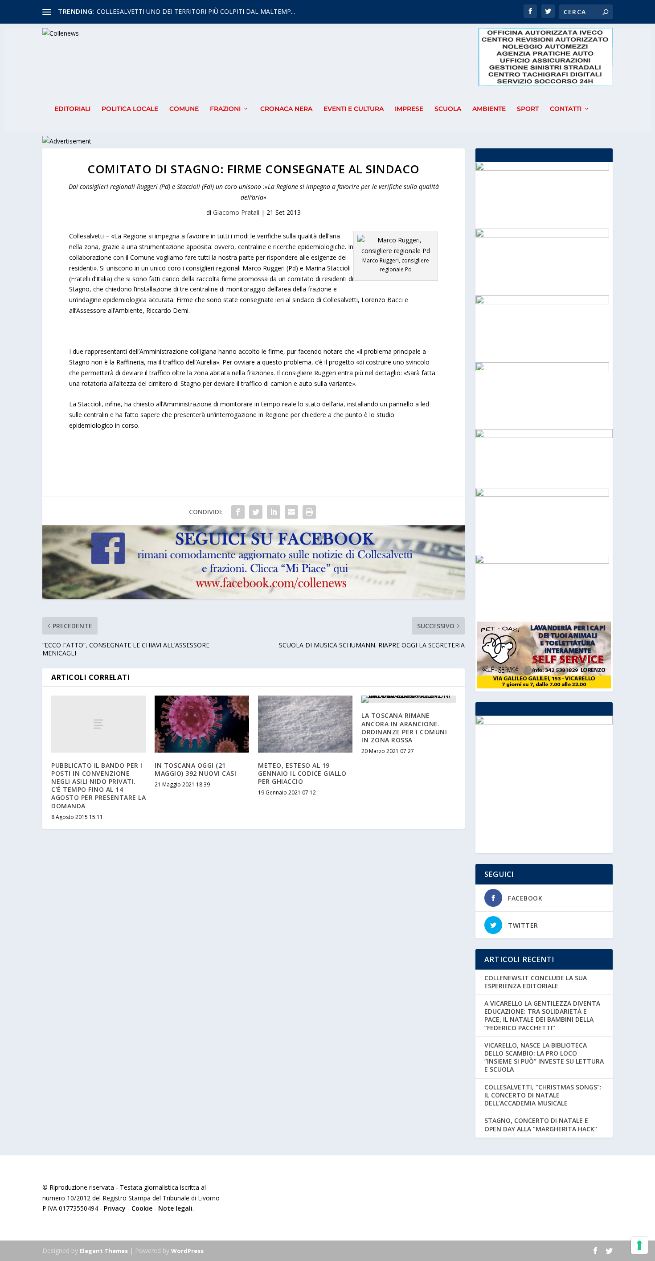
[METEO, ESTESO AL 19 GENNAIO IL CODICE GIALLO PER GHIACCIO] (305, 724)
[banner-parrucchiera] (542, 168)
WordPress (187, 1251)
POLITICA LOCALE (130, 109)
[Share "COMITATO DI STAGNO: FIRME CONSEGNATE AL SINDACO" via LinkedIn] (273, 512)
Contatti (565, 109)
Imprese (409, 109)
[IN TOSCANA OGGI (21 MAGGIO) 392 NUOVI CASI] (202, 724)
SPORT (528, 109)
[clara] (542, 368)
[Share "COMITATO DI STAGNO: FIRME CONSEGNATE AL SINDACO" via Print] (309, 512)
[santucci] (542, 561)
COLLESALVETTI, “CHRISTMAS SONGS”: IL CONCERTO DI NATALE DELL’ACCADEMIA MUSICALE (543, 1095)
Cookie (141, 1208)
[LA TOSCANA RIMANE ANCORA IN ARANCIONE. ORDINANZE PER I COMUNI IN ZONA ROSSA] (408, 699)
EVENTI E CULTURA (353, 109)
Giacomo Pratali (236, 212)
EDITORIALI (72, 109)
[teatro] (542, 235)
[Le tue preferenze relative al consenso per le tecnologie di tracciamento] (639, 1245)
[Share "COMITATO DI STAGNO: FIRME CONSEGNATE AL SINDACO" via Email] (291, 512)
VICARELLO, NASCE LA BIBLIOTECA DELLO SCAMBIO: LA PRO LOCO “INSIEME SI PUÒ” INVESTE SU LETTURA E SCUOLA (544, 1057)
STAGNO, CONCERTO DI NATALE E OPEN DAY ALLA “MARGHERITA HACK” (540, 1124)
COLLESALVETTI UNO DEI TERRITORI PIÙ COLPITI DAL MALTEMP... (196, 11)
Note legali (175, 1208)
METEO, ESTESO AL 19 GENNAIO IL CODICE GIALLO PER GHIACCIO (302, 773)
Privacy (115, 1208)
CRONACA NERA (286, 109)
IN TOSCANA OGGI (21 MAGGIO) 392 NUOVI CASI (195, 769)
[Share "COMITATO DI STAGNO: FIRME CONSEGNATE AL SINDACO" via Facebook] (238, 512)
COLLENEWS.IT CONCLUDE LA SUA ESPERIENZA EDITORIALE (535, 982)
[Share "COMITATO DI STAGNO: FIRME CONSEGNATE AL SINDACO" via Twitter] (256, 512)
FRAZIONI (225, 109)
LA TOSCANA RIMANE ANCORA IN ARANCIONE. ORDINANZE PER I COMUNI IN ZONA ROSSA (404, 727)
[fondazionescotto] (542, 494)
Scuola (447, 109)
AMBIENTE (489, 109)
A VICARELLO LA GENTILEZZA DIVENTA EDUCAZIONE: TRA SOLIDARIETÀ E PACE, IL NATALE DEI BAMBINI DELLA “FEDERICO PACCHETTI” (542, 1015)
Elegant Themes (104, 1251)
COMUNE (184, 109)
